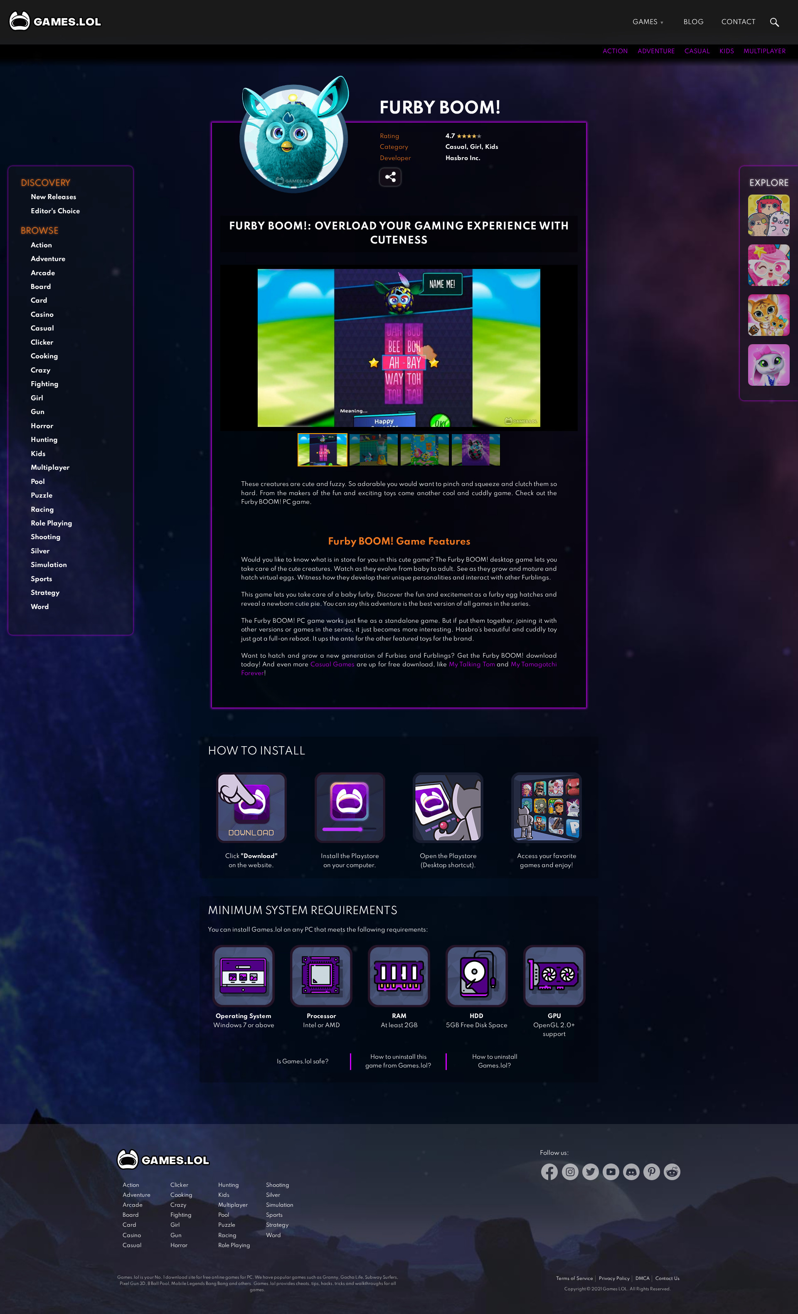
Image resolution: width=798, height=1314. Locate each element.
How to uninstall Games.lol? (494, 1061)
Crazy (40, 370)
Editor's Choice (55, 211)
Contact (739, 22)
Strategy (45, 593)
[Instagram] (570, 1173)
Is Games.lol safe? (303, 1062)
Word (40, 607)
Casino (42, 314)
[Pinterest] (651, 1173)
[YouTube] (611, 1173)
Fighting (45, 384)
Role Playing (51, 523)
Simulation (49, 565)
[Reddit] (672, 1173)
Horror (42, 426)
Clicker (42, 342)
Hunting (44, 440)
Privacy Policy (614, 1278)
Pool (38, 482)
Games (645, 22)
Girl (37, 398)
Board (41, 287)
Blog (694, 22)
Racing (42, 509)
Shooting (46, 537)
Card (39, 300)
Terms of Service (574, 1278)
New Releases (53, 197)
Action (615, 51)
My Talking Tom (472, 665)
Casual (697, 51)
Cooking (44, 356)
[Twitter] (590, 1173)
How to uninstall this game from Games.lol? (398, 1061)
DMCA (642, 1278)
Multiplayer (765, 51)
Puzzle (41, 495)
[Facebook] (549, 1173)
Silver (40, 551)
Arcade (43, 273)
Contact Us (667, 1278)
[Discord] (631, 1173)
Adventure (656, 51)
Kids (726, 51)
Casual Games (332, 665)
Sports (41, 579)
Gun (37, 412)
